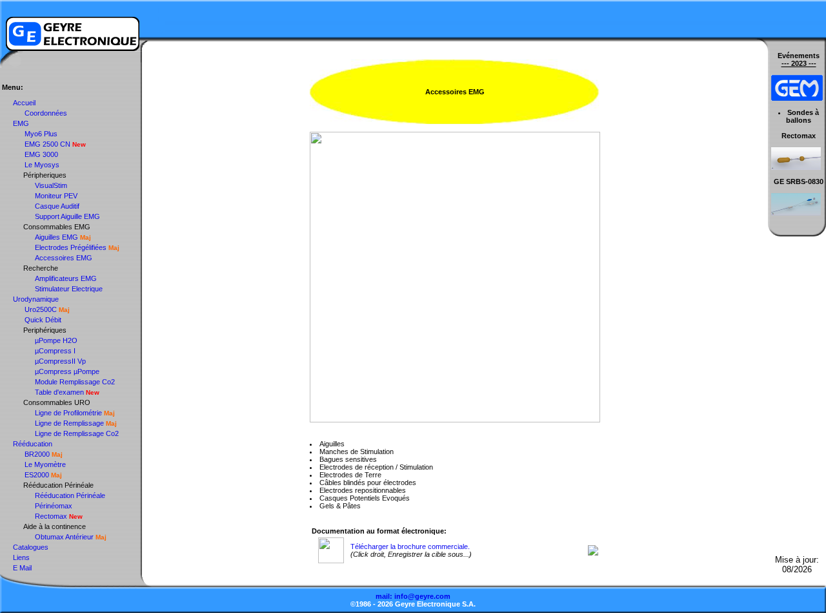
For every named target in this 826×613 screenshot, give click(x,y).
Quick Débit (43, 320)
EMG (21, 123)
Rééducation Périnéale (70, 495)
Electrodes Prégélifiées (70, 247)
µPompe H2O (56, 340)
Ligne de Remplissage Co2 (77, 433)
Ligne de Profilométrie (68, 413)
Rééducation (32, 444)
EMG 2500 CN (47, 144)
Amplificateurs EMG (66, 278)
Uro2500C (41, 309)
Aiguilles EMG (56, 237)
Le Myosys (42, 165)
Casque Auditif (57, 206)
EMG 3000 (41, 154)
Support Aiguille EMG (67, 216)
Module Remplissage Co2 (75, 382)
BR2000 (37, 454)
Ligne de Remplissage (69, 423)
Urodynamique (36, 299)
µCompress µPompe (67, 371)
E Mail (22, 568)
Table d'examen (59, 392)
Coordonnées (46, 113)
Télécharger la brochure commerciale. (410, 546)
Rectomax (51, 516)
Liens (21, 557)
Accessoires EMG (63, 258)
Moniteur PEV (56, 196)
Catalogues (30, 547)
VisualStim (51, 185)
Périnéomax (53, 506)
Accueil (24, 103)
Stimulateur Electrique (69, 289)
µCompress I (55, 351)
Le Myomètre (45, 464)
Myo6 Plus (41, 134)
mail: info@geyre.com (413, 596)
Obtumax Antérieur (64, 537)
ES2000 (37, 475)
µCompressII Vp (60, 361)
